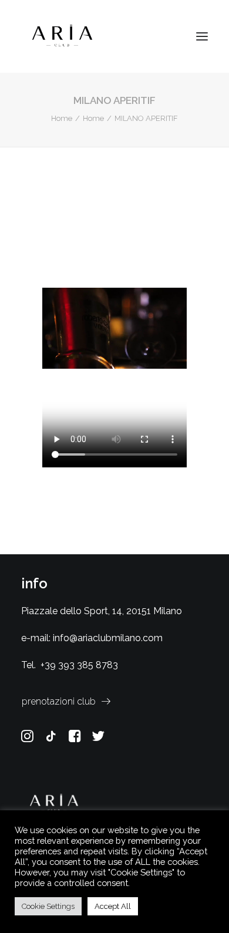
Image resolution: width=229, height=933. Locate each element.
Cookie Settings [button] (48, 906)
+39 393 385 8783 (79, 665)
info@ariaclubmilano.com (108, 638)
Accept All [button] (113, 906)
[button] (202, 36)
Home (61, 118)
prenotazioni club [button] (59, 701)
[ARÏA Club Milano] (62, 36)
